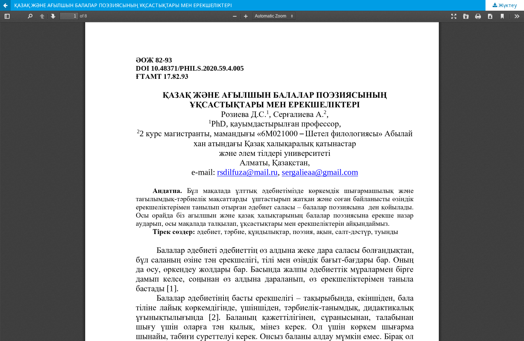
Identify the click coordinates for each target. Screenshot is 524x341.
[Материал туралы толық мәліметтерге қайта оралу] (5, 5)
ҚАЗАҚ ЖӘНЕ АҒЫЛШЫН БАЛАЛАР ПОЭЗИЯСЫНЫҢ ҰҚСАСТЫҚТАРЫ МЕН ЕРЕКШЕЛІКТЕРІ (123, 5)
